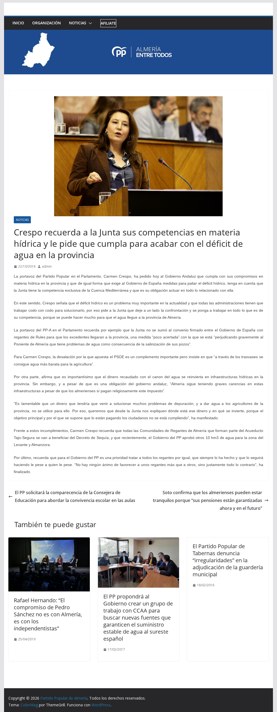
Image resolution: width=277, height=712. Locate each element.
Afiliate (108, 23)
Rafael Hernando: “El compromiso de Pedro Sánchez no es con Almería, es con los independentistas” (48, 614)
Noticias (77, 22)
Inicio (18, 22)
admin (47, 266)
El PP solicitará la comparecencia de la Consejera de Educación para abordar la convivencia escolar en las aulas (75, 496)
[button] (89, 23)
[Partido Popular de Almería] (138, 33)
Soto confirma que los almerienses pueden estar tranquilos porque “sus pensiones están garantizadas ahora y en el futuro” (207, 500)
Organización (46, 22)
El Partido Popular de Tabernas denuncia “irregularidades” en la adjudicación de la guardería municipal (228, 560)
